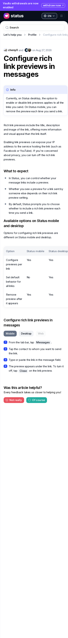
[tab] (10, 333)
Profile (32, 34)
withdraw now (52, 5)
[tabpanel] (34, 356)
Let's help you (13, 34)
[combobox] (49, 16)
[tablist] (25, 333)
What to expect (16, 171)
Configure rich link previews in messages (29, 66)
